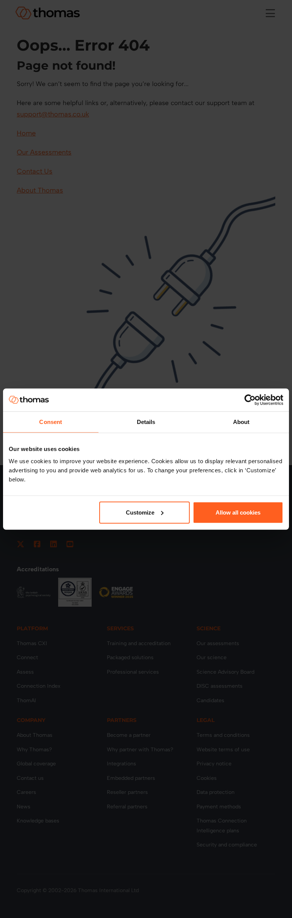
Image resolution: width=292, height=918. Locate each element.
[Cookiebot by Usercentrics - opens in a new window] (250, 400)
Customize (140, 512)
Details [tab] (146, 422)
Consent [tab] (50, 422)
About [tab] (241, 422)
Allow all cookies (238, 512)
